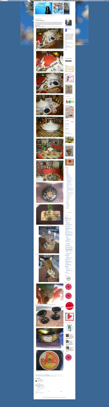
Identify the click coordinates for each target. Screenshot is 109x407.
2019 (66, 168)
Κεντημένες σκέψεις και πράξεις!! (69, 247)
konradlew (60, 397)
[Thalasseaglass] (65, 130)
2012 (66, 207)
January (68, 206)
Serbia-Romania (68, 183)
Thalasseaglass (66, 129)
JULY (66, 221)
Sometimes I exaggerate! (68, 219)
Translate (71, 47)
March (67, 204)
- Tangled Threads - (68, 243)
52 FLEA (67, 272)
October (67, 197)
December (68, 175)
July (67, 200)
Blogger (65, 397)
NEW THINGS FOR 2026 (68, 231)
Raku (70, 340)
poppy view (67, 266)
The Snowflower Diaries (69, 253)
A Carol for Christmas (68, 233)
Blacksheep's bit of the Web (69, 232)
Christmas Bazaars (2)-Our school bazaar (69, 181)
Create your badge (67, 126)
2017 (66, 170)
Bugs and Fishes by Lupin (69, 234)
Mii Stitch (67, 268)
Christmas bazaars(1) (68, 182)
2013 (66, 174)
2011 (66, 208)
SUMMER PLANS (68, 223)
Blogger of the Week (68, 261)
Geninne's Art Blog (68, 259)
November (68, 196)
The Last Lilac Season (68, 273)
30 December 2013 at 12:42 (40, 388)
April (67, 203)
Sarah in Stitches (39, 379)
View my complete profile (70, 29)
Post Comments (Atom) (41, 392)
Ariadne (69, 28)
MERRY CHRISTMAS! (69, 179)
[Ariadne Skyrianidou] (65, 125)
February (68, 205)
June (67, 201)
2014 (66, 173)
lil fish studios (67, 255)
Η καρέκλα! (67, 229)
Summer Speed (67, 237)
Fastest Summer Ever (68, 239)
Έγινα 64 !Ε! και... (68, 226)
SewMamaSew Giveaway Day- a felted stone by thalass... (70, 189)
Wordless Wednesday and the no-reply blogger (69, 188)
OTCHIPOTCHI (68, 222)
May (67, 202)
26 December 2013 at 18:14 (40, 381)
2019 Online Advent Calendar (71, 334)
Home (49, 391)
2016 (66, 171)
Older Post (61, 391)
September (68, 198)
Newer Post (37, 391)
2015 (66, 172)
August (67, 199)
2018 (66, 169)
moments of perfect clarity (69, 224)
